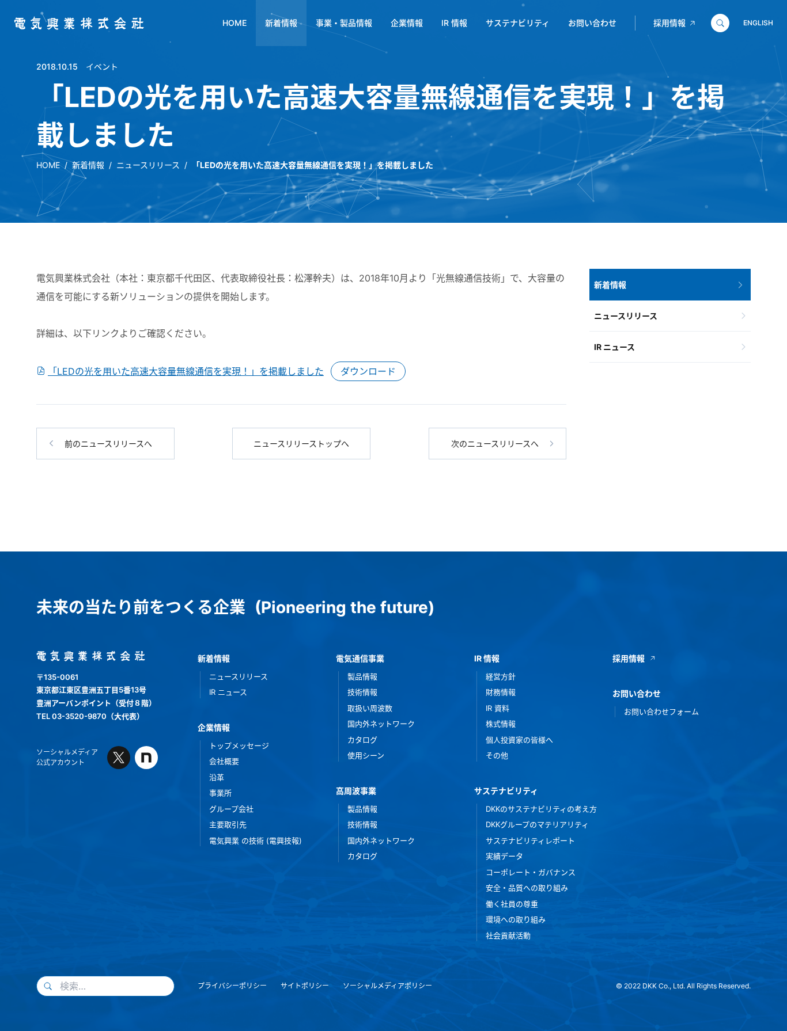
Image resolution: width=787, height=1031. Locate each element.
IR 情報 (454, 23)
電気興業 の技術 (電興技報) (255, 840)
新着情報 (281, 23)
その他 (497, 755)
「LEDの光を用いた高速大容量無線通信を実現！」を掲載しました (186, 371)
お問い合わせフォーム (661, 711)
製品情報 (362, 676)
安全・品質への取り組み (527, 887)
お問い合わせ (592, 23)
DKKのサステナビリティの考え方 (541, 808)
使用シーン (365, 755)
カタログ (362, 739)
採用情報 (669, 23)
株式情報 (501, 723)
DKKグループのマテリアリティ (537, 824)
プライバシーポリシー (232, 985)
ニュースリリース (148, 165)
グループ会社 (231, 808)
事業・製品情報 (344, 23)
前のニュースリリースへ (108, 443)
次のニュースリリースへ (495, 443)
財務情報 (501, 692)
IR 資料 (497, 708)
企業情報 (407, 23)
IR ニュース (614, 347)
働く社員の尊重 (512, 903)
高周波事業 (356, 791)
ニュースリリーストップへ (301, 443)
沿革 (216, 777)
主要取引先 (228, 824)
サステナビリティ (518, 23)
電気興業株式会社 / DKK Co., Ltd (74, 23)
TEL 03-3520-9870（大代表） (90, 716)
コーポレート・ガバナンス (531, 872)
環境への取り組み (516, 919)
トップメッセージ (239, 745)
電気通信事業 (360, 658)
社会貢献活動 (508, 935)
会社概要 (224, 761)
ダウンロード (368, 371)
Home (234, 23)
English (758, 22)
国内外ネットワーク (381, 723)
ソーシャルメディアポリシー (387, 985)
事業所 (220, 792)
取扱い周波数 (369, 708)
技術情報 (362, 692)
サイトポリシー (305, 985)
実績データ (504, 856)
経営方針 (501, 676)
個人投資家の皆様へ (519, 739)
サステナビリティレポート (530, 840)
